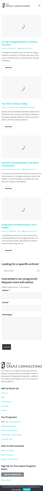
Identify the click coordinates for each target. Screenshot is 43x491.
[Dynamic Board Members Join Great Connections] (21, 146)
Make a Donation (7, 450)
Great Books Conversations (11, 435)
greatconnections (26, 48)
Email (5, 302)
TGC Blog (4, 406)
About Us (4, 393)
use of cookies (16, 489)
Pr (2, 480)
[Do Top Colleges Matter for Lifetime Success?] (21, 25)
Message (7, 314)
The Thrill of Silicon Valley (14, 103)
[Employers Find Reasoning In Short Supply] (21, 208)
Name (6, 290)
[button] (12, 474)
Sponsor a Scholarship (9, 459)
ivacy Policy (7, 480)
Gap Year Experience (13, 422)
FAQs (3, 397)
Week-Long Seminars (9, 430)
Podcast (4, 410)
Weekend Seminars (8, 426)
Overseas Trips (6, 439)
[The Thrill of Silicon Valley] (21, 87)
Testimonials (6, 402)
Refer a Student (7, 455)
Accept (26, 489)
